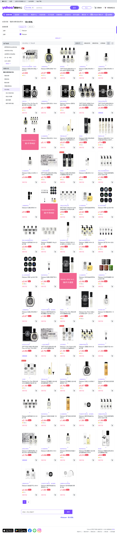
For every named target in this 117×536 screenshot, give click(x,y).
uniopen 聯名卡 (98, 15)
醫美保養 (6, 82)
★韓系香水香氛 (8, 50)
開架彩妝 (6, 79)
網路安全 (100, 531)
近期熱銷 (102, 43)
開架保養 (6, 75)
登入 (86, 8)
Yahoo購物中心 (12, 7)
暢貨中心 (34, 15)
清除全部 (31, 26)
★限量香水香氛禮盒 (9, 54)
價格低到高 (87, 43)
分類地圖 (112, 531)
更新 (113, 529)
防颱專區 (59, 15)
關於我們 (86, 531)
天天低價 (51, 15)
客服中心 (79, 531)
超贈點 (110, 15)
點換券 (17, 15)
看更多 (84, 15)
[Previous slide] (22, 56)
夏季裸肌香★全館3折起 (10, 47)
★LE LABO (7, 61)
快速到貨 (42, 15)
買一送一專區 (8, 57)
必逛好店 (68, 15)
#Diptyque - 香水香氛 (67, 517)
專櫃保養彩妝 (8, 86)
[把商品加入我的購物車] (36, 78)
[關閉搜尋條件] (33, 8)
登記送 (25, 15)
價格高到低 (95, 43)
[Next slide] (37, 56)
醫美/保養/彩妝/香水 (8, 72)
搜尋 (68, 512)
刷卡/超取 (76, 15)
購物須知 (93, 531)
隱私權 (106, 531)
